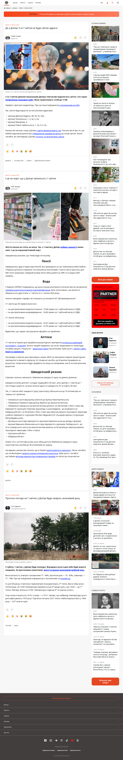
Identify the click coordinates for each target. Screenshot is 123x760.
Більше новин (105, 279)
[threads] (77, 740)
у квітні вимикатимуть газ (48, 130)
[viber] (61, 740)
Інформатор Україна (48, 750)
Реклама (38, 3)
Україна (30, 3)
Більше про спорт (105, 681)
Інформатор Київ (62, 750)
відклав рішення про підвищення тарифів (35, 456)
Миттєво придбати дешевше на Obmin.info (105, 322)
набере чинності (69, 247)
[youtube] (72, 740)
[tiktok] (67, 740)
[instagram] (51, 740)
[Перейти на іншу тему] (107, 3)
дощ (16, 625)
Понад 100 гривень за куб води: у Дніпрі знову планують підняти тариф (67, 14)
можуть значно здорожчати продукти (40, 453)
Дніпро (15, 3)
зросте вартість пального (59, 450)
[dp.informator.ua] (6, 2)
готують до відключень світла (50, 136)
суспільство (18, 161)
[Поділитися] (80, 37)
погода (8, 625)
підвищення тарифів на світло (46, 133)
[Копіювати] (85, 37)
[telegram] (56, 740)
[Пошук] (112, 3)
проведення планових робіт (19, 100)
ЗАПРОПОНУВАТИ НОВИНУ (61, 698)
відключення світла (42, 161)
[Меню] (118, 3)
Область (23, 3)
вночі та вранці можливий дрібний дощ (64, 570)
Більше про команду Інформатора (105, 384)
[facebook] (45, 740)
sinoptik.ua (65, 578)
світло (29, 161)
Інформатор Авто (75, 750)
